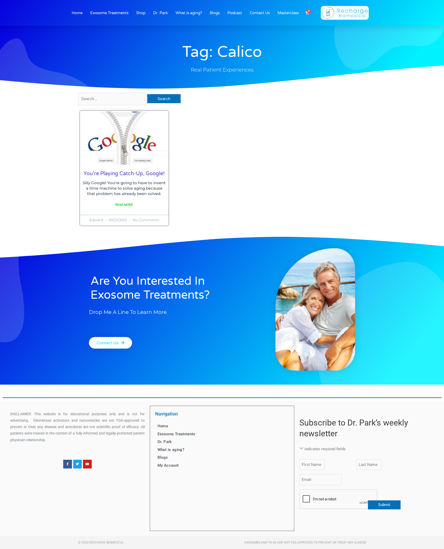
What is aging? (188, 13)
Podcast (234, 13)
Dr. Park (160, 13)
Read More (124, 205)
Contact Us (260, 13)
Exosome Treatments (109, 13)
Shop (140, 13)
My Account (168, 465)
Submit (384, 504)
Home (77, 13)
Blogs (215, 13)
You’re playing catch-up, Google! (124, 174)
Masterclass (288, 13)
